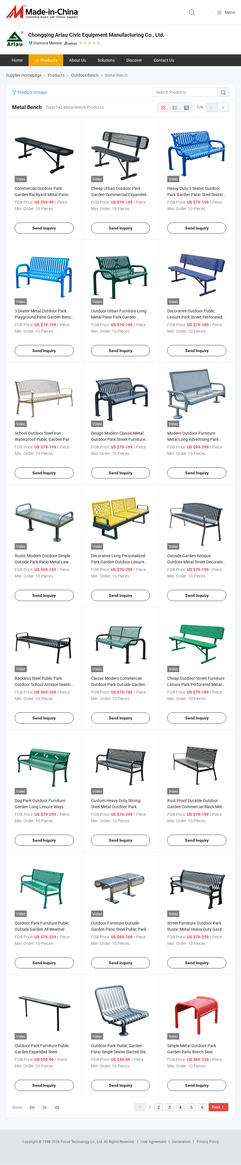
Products (49, 60)
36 (44, 1107)
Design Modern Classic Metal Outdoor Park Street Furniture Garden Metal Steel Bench (118, 439)
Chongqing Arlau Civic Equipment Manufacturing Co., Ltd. (96, 35)
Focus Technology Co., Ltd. (82, 1141)
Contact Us (164, 60)
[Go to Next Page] (223, 107)
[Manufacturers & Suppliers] (43, 12)
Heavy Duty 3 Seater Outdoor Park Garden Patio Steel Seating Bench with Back (196, 194)
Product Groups (32, 92)
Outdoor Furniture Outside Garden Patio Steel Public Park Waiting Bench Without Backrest (120, 929)
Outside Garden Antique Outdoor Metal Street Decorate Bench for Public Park (195, 562)
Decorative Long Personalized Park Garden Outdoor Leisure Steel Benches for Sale (118, 562)
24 (31, 1107)
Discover (134, 60)
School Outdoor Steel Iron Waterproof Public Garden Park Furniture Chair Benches (43, 439)
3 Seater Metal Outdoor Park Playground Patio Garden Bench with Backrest (44, 317)
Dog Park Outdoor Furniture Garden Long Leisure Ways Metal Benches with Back (40, 807)
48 (57, 1107)
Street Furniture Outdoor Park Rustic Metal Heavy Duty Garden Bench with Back (196, 929)
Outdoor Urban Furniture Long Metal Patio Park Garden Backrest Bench (118, 317)
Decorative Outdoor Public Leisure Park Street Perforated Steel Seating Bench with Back (194, 317)
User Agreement (153, 1141)
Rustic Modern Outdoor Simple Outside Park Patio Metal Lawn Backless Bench (43, 562)
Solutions (106, 60)
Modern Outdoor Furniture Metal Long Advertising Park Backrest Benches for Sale (193, 439)
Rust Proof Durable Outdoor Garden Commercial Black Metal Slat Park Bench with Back (196, 807)
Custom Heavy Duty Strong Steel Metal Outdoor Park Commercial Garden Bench (115, 807)
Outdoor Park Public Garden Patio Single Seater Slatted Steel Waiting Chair (120, 1052)
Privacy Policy (208, 1141)
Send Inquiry (44, 228)
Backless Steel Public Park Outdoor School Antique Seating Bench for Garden (44, 684)
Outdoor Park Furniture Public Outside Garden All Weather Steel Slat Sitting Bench (42, 929)
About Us (77, 60)
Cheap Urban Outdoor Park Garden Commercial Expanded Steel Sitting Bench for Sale (118, 194)
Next (216, 1107)
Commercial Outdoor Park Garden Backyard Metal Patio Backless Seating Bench (41, 194)
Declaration (181, 1141)
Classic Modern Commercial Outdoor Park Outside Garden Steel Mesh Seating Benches (118, 684)
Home (17, 60)
